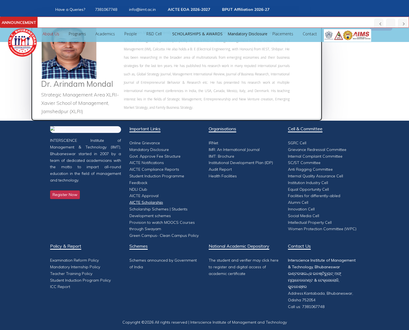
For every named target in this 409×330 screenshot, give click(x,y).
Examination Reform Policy (74, 260)
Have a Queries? (70, 9)
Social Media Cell (303, 215)
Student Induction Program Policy (80, 280)
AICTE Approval (144, 195)
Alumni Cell (298, 202)
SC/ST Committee (304, 162)
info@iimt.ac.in (142, 9)
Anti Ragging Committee (310, 169)
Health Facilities (223, 175)
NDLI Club (138, 189)
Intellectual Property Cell (310, 222)
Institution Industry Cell (308, 182)
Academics (105, 33)
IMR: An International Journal (234, 149)
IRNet (213, 142)
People (130, 33)
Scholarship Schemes (149, 209)
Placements (282, 33)
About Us (51, 33)
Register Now (65, 194)
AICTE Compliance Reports (154, 169)
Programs (77, 33)
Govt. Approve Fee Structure (155, 156)
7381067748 (106, 9)
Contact (310, 33)
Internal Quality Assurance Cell (315, 175)
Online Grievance (144, 142)
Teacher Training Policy (71, 273)
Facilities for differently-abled (314, 195)
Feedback (138, 182)
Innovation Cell (301, 209)
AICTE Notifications (146, 162)
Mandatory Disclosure (149, 149)
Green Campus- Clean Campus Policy (164, 235)
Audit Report (220, 169)
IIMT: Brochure (221, 156)
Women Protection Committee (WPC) (322, 228)
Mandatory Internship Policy (75, 266)
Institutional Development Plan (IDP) (241, 162)
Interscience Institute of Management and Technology (238, 322)
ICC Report (60, 286)
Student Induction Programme (156, 175)
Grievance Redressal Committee (317, 149)
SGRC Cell (297, 142)
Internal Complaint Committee (315, 156)
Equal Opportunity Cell (308, 189)
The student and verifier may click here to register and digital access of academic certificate (244, 267)
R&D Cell (154, 33)
